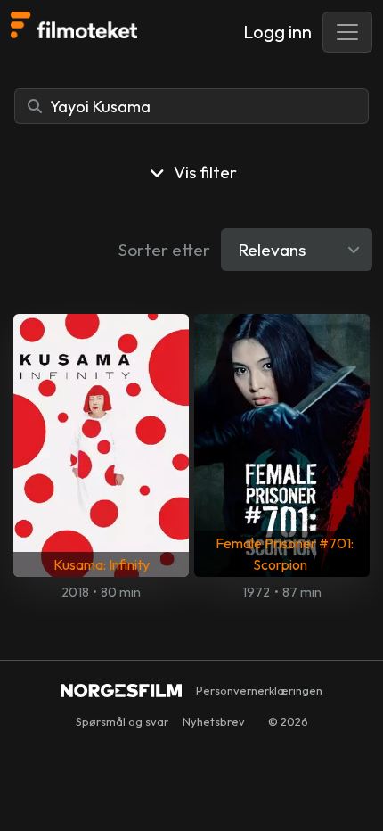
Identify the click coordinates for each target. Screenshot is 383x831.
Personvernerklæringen (259, 690)
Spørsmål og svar (122, 721)
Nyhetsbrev (214, 721)
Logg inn (277, 32)
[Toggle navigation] (347, 32)
